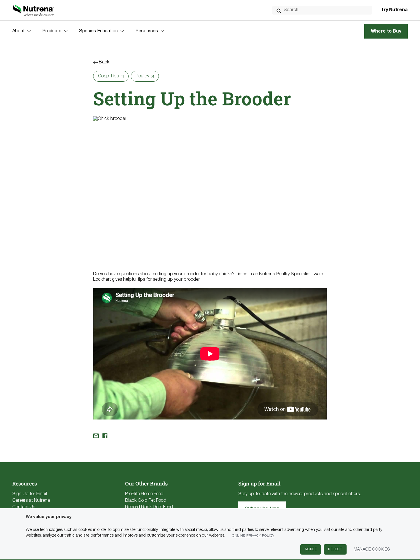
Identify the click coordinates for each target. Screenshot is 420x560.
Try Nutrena (394, 10)
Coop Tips (108, 76)
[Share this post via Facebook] (104, 435)
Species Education (98, 31)
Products (51, 31)
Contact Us (23, 507)
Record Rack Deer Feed (149, 507)
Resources (146, 31)
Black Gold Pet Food (145, 501)
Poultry (142, 76)
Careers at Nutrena (31, 501)
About (18, 31)
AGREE (311, 549)
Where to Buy (386, 31)
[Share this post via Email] (96, 435)
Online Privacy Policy (253, 535)
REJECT (335, 549)
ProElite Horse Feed (144, 494)
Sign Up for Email (29, 494)
